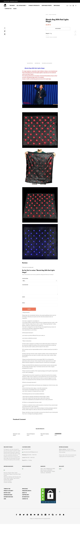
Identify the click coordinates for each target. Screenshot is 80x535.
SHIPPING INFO (25, 494)
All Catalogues (21, 5)
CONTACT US (8, 8)
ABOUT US (24, 492)
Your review (25, 284)
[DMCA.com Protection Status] (48, 495)
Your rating (25, 278)
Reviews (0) (37, 63)
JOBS (5, 498)
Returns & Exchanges (47, 63)
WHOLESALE (25, 488)
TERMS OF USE (7, 488)
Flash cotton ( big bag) (45, 433)
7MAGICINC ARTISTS (26, 490)
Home (47, 14)
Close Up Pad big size (31, 433)
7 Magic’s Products (34, 5)
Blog (15, 8)
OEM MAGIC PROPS (47, 5)
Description (30, 63)
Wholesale (57, 5)
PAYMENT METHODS (8, 496)
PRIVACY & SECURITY (8, 490)
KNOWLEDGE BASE (8, 494)
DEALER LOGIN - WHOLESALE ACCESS (11, 1)
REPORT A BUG (7, 492)
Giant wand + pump (16, 433)
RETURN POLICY (25, 496)
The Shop (12, 5)
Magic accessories (52, 14)
